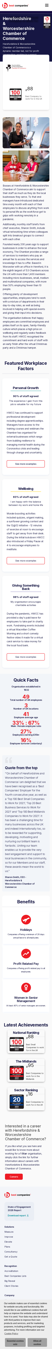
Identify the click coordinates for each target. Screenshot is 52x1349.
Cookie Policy (11, 1333)
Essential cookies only (15, 1342)
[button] (46, 5)
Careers (14, 1176)
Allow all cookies (37, 1342)
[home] (15, 5)
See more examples (25, 464)
